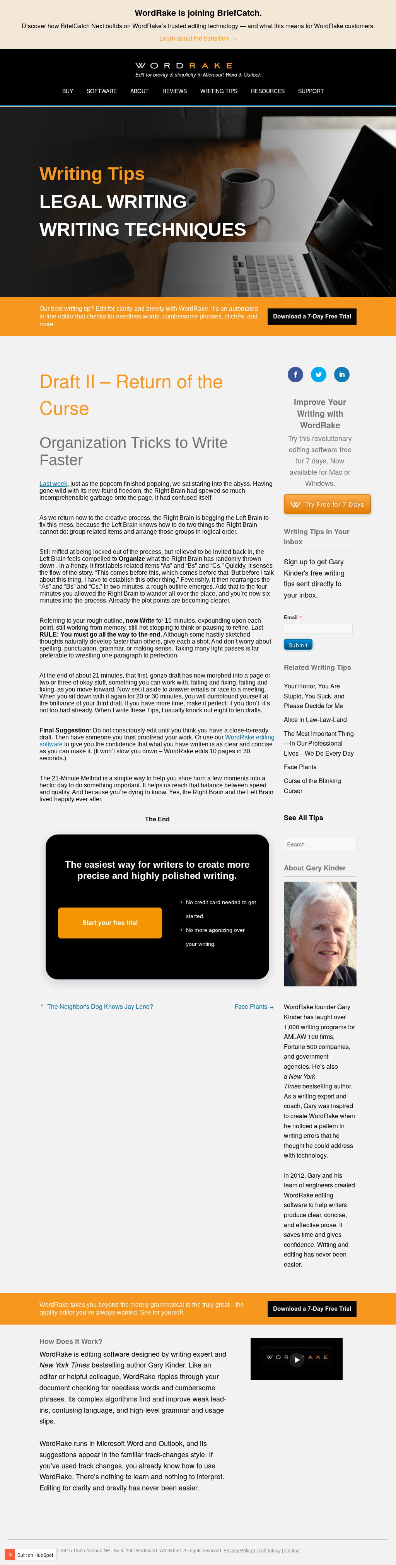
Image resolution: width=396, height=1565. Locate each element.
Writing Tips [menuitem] (218, 91)
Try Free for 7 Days (334, 504)
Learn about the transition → (198, 38)
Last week (53, 483)
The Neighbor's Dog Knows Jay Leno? (99, 1006)
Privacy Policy (238, 1550)
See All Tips (303, 817)
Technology (268, 1550)
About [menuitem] (139, 91)
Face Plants (252, 1006)
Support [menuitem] (311, 91)
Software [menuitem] (102, 91)
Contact (292, 1550)
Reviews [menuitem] (174, 91)
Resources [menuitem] (268, 91)
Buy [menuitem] (67, 91)
